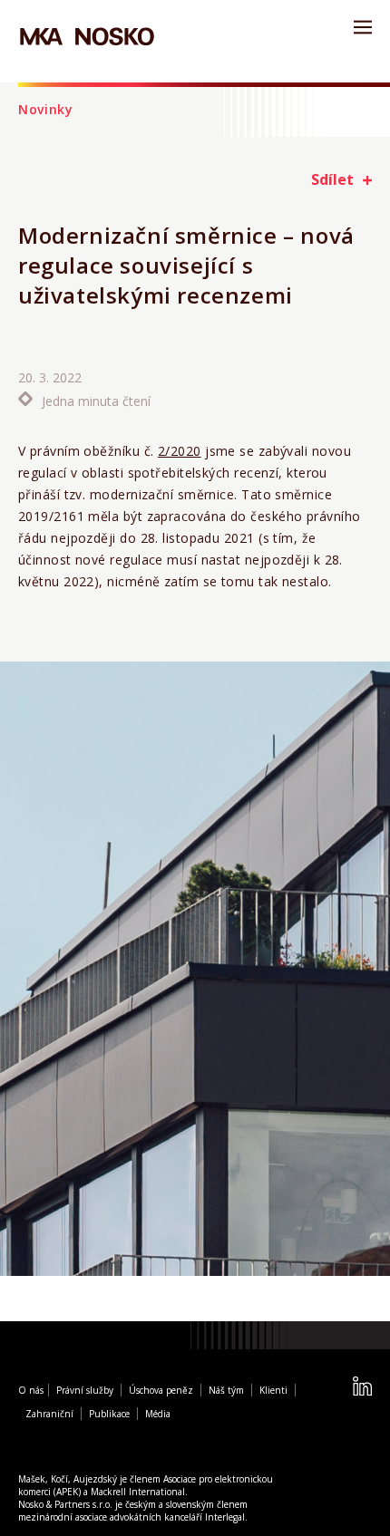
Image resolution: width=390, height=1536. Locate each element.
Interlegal (225, 1517)
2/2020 (179, 450)
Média (158, 1413)
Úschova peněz (161, 1390)
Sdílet (332, 179)
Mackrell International (138, 1491)
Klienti (273, 1390)
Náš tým (226, 1390)
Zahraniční (49, 1413)
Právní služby (84, 1390)
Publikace (109, 1413)
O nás (31, 1390)
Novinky (45, 109)
